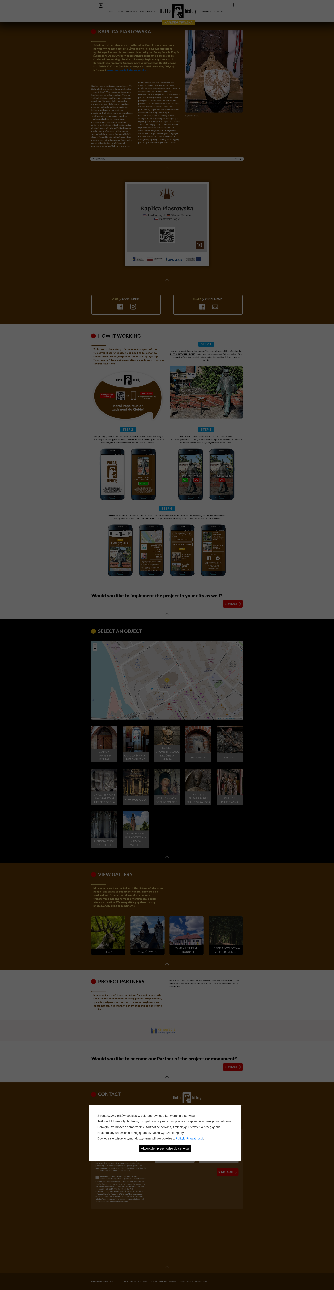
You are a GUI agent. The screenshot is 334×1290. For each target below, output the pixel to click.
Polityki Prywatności (189, 1138)
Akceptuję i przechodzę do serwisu (165, 1148)
